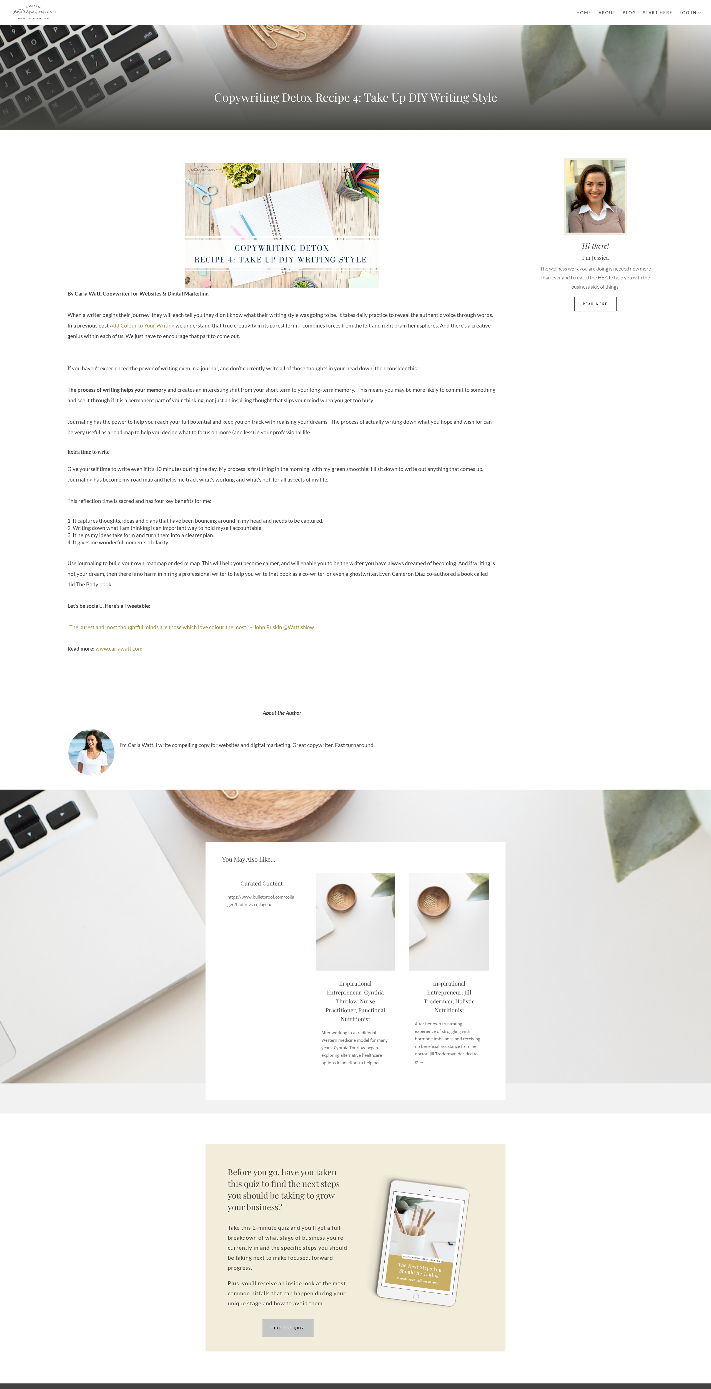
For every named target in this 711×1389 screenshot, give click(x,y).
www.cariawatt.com (119, 648)
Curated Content (262, 883)
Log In (688, 13)
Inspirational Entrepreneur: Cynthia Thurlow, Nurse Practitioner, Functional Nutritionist (355, 1001)
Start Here (658, 13)
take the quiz (288, 1328)
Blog (629, 13)
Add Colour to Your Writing (142, 325)
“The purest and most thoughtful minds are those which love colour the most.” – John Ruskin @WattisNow (190, 627)
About (607, 13)
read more (595, 304)
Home (584, 13)
